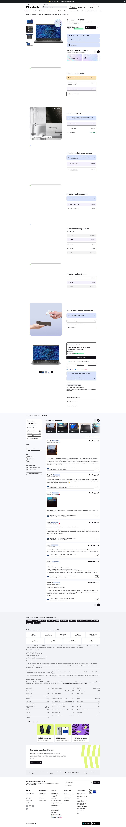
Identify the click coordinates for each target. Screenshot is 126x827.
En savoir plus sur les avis (33, 438)
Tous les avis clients (68, 796)
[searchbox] (55, 7)
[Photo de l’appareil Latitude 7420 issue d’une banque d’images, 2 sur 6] (29, 36)
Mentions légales (80, 810)
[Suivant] (52, 372)
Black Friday (66, 800)
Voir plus (49, 535)
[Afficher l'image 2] (46, 372)
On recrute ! (28, 804)
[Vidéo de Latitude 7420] (29, 29)
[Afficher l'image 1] (42, 372)
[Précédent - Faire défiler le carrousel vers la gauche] (95, 51)
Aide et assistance (42, 795)
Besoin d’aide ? (82, 7)
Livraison (40, 796)
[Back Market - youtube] (30, 806)
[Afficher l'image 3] (49, 372)
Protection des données (82, 806)
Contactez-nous (42, 793)
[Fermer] (124, 1)
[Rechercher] (44, 7)
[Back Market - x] (27, 809)
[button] (58, 23)
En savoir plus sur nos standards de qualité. (76, 683)
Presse (27, 795)
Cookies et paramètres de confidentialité (81, 804)
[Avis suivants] (98, 605)
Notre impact (29, 796)
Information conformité (92, 365)
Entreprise (90, 7)
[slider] (27, 450)
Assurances (53, 798)
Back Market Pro (54, 812)
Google (58, 756)
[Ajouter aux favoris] (98, 27)
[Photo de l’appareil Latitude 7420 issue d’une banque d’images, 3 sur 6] (29, 44)
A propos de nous (30, 793)
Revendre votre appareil (56, 800)
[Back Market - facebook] (33, 806)
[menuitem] (42, 10)
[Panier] (98, 7)
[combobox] (81, 321)
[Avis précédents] (95, 605)
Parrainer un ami (54, 793)
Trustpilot (28, 802)
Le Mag (65, 793)
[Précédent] (40, 372)
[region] (83, 57)
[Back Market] (33, 7)
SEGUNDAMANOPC (80, 365)
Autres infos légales (81, 808)
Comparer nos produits (69, 795)
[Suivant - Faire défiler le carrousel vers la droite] (98, 51)
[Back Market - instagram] (27, 806)
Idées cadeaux (67, 798)
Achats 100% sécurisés (56, 814)
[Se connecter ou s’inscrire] (95, 7)
